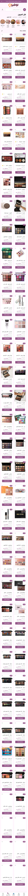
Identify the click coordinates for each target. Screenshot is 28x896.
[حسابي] (2, 9)
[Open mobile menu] (24, 9)
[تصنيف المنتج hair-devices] (7, 23)
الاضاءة (24, 71)
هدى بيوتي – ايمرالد (8, 260)
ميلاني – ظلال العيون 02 (20, 758)
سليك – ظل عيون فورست (7, 687)
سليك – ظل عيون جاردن (7, 711)
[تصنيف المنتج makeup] (23, 23)
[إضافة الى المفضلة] (15, 34)
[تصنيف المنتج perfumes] (13, 23)
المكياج (20, 17)
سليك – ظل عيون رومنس (20, 711)
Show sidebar (23, 30)
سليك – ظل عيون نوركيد (7, 663)
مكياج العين (15, 17)
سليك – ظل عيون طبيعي (7, 735)
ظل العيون (23, 48)
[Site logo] (13, 5)
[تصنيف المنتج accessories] (2, 23)
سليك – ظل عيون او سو (20, 735)
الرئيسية (24, 17)
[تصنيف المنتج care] (18, 23)
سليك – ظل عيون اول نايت (20, 687)
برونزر (20, 95)
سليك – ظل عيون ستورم (20, 663)
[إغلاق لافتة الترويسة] (1, 1)
